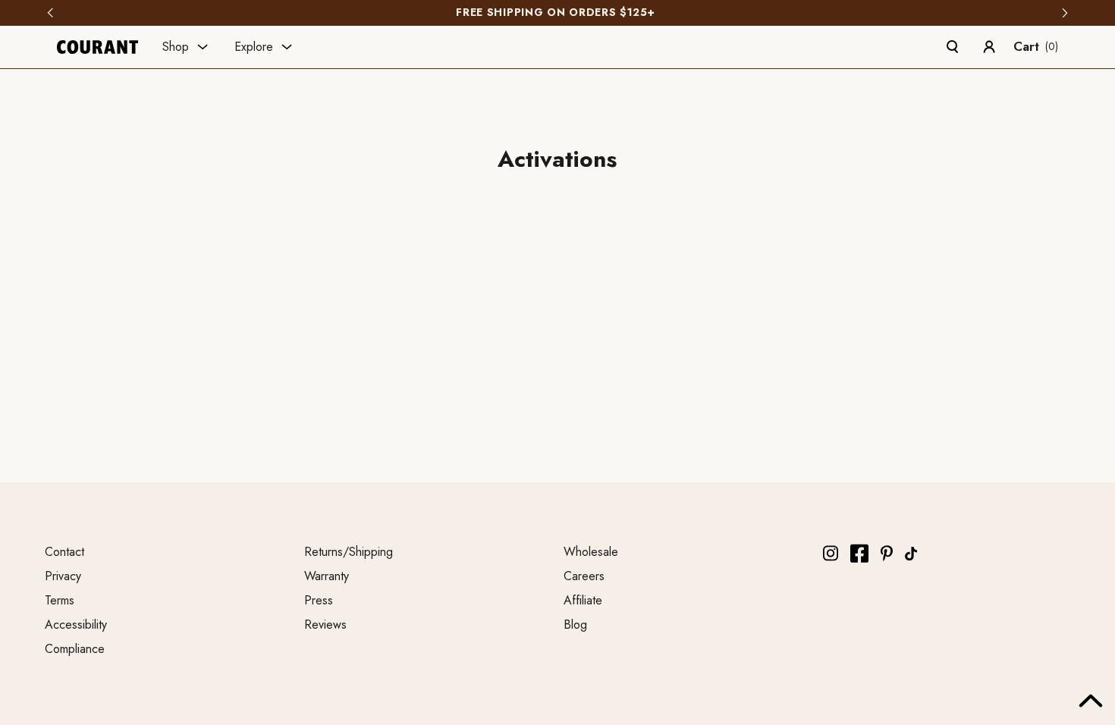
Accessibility (76, 624)
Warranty (326, 576)
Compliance (75, 649)
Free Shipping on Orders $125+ (557, 13)
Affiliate (583, 600)
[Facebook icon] (859, 553)
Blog (575, 624)
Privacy (63, 576)
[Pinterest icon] (887, 553)
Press (318, 600)
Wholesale (591, 551)
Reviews (325, 624)
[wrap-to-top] (1091, 701)
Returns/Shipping (348, 551)
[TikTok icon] (911, 553)
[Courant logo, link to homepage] (97, 47)
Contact (64, 551)
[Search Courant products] (953, 47)
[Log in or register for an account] (989, 46)
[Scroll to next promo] (1065, 12)
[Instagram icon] (830, 553)
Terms (59, 600)
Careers (584, 576)
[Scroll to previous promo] (50, 12)
